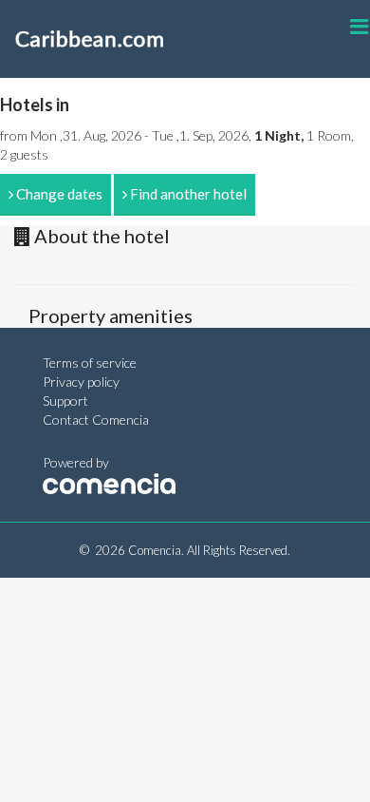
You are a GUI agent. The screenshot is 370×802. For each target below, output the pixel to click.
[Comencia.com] (109, 481)
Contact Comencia (96, 419)
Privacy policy (81, 381)
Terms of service (90, 362)
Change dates (57, 193)
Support (65, 400)
